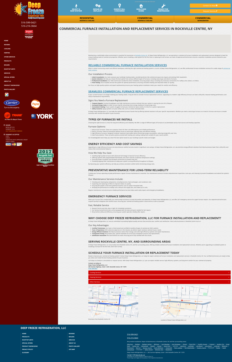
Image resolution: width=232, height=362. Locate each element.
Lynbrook (217, 346)
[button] (159, 272)
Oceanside (169, 348)
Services (7, 73)
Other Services (9, 57)
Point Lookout (178, 348)
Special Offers (9, 77)
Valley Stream (149, 350)
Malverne (224, 346)
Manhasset (130, 348)
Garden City (220, 344)
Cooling (7, 49)
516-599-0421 (132, 334)
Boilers (7, 65)
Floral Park (192, 344)
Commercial (145, 19)
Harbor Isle (135, 346)
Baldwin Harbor (147, 344)
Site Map (72, 349)
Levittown (191, 346)
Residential (87, 19)
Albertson (130, 344)
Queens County (201, 348)
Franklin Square (202, 344)
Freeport (212, 344)
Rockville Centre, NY (141, 55)
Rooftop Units (9, 69)
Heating (7, 53)
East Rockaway (176, 344)
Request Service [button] (209, 11)
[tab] (159, 272)
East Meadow (165, 344)
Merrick (138, 348)
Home (6, 40)
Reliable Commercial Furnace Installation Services (127, 65)
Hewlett (152, 346)
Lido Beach (199, 346)
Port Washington (190, 348)
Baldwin (137, 344)
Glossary (25, 352)
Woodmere (168, 350)
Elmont (185, 344)
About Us (7, 81)
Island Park (167, 346)
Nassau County (147, 348)
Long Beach (208, 346)
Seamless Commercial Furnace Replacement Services (128, 91)
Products (7, 61)
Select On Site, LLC (140, 355)
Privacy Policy (27, 349)
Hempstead (144, 346)
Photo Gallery (9, 89)
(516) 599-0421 (92, 268)
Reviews (7, 45)
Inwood (159, 346)
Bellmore (156, 344)
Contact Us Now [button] (209, 6)
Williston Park (159, 350)
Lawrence (183, 346)
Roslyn (218, 348)
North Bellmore (158, 348)
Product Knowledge (12, 85)
